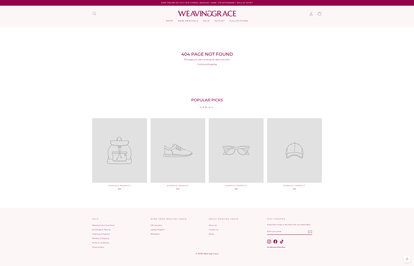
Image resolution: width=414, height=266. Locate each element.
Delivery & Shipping (100, 238)
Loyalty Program (158, 230)
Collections (239, 21)
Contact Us (213, 230)
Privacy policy (98, 247)
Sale (206, 21)
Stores (211, 234)
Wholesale (155, 234)
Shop (169, 21)
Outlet (220, 21)
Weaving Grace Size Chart (103, 225)
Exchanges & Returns (101, 230)
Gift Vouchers (156, 225)
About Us (213, 225)
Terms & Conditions (100, 243)
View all (207, 107)
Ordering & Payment (101, 234)
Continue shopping (207, 64)
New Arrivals (188, 21)
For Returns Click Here (276, 247)
